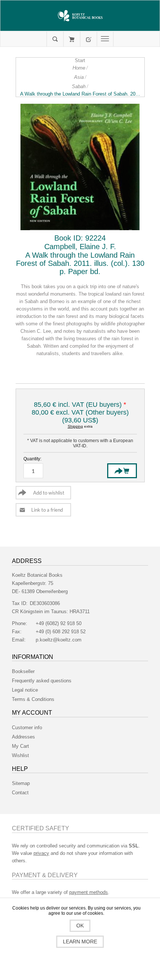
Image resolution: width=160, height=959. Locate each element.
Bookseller (23, 671)
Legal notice (25, 690)
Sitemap (21, 783)
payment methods (88, 892)
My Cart (71, 39)
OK (80, 926)
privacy (41, 853)
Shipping (75, 426)
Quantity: (32, 458)
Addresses (23, 737)
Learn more (80, 941)
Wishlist (20, 755)
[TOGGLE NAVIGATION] (105, 39)
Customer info (27, 727)
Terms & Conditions (33, 699)
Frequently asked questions (41, 680)
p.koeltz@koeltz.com (58, 640)
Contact (20, 792)
